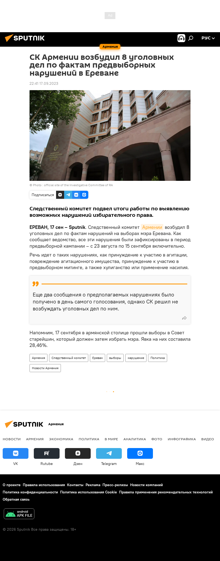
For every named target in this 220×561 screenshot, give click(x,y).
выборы (115, 358)
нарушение (136, 358)
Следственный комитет (69, 358)
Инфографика (182, 439)
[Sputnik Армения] (26, 42)
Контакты (75, 484)
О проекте (12, 484)
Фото (156, 439)
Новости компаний (146, 484)
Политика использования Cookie (88, 492)
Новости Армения (45, 368)
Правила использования (44, 484)
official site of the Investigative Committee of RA (78, 185)
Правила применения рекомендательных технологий (166, 492)
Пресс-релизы (115, 484)
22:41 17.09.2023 (44, 83)
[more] (184, 318)
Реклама (93, 484)
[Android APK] (19, 514)
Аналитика (134, 439)
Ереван (97, 358)
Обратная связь (16, 499)
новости (12, 439)
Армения (38, 358)
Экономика (61, 439)
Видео (207, 439)
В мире (111, 439)
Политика (158, 358)
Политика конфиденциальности (30, 492)
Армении (152, 227)
